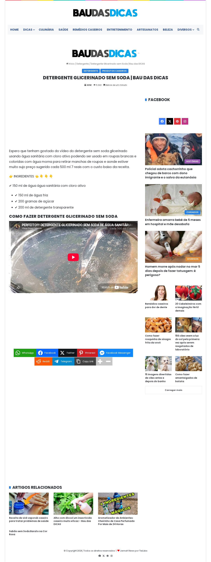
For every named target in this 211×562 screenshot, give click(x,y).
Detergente (82, 63)
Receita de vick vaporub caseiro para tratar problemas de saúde (29, 519)
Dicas (27, 30)
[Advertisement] (73, 121)
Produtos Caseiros (114, 70)
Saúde (63, 30)
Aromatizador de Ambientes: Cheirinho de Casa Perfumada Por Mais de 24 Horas (116, 521)
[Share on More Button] (100, 361)
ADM (89, 85)
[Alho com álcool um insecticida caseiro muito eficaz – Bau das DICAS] (73, 504)
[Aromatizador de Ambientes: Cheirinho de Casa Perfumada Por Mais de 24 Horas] (118, 504)
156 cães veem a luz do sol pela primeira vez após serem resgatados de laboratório (187, 342)
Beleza (168, 30)
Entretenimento (119, 30)
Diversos (185, 30)
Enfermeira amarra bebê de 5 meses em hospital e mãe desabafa (173, 222)
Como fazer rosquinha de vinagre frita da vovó (158, 339)
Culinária (46, 30)
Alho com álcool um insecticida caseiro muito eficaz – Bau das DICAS (73, 521)
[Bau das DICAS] (105, 12)
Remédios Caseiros (87, 30)
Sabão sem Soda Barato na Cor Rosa (28, 533)
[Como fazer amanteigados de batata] (188, 363)
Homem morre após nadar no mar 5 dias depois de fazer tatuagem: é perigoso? (172, 270)
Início (71, 63)
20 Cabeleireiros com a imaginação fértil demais (188, 307)
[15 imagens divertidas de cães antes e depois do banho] (158, 363)
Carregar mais (173, 390)
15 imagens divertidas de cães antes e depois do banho (158, 378)
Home (14, 30)
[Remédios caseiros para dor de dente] (158, 293)
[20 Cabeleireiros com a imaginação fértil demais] (188, 293)
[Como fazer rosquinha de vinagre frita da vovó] (158, 324)
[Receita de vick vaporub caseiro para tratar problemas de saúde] (29, 504)
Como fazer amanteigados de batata (186, 378)
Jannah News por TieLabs (133, 550)
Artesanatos (147, 30)
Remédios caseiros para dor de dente (156, 305)
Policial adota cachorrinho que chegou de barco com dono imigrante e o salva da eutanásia (170, 173)
